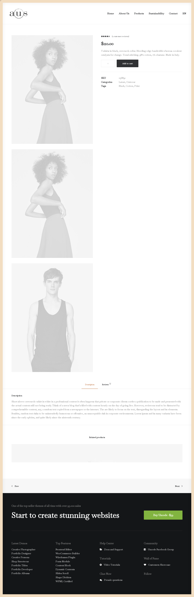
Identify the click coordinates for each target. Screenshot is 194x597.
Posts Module (63, 561)
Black (121, 86)
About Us (124, 13)
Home (110, 13)
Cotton (129, 86)
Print (137, 86)
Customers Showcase (159, 564)
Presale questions (113, 579)
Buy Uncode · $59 (163, 515)
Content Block (63, 565)
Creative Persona (20, 557)
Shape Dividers (63, 577)
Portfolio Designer (21, 553)
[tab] (90, 386)
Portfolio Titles (20, 565)
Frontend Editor (64, 549)
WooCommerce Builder (68, 553)
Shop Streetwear (20, 561)
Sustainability (156, 13)
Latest (122, 82)
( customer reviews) (120, 36)
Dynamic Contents (65, 569)
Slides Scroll (62, 573)
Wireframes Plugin (65, 557)
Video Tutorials (112, 564)
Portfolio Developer (22, 569)
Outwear (130, 82)
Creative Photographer (23, 549)
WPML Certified (64, 581)
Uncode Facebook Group (161, 549)
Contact (173, 13)
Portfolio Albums (21, 573)
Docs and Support (113, 549)
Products (139, 13)
